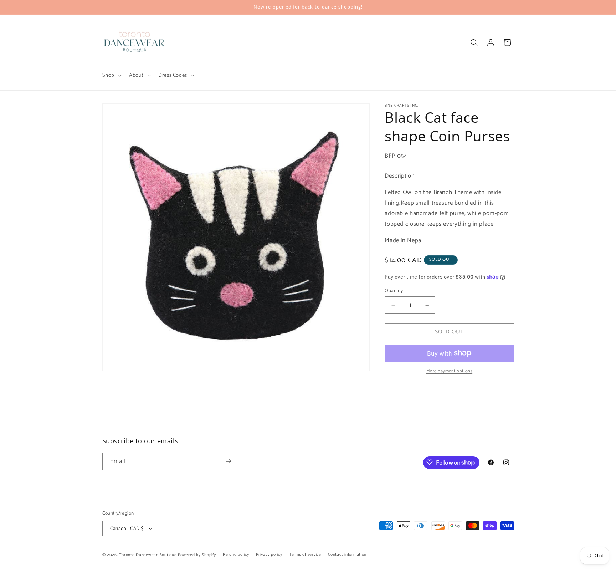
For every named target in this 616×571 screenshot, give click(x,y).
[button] (111, 75)
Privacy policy (269, 554)
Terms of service (305, 554)
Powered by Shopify (197, 554)
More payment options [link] (449, 371)
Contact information (347, 554)
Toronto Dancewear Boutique (147, 554)
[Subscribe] (228, 461)
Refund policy (236, 554)
